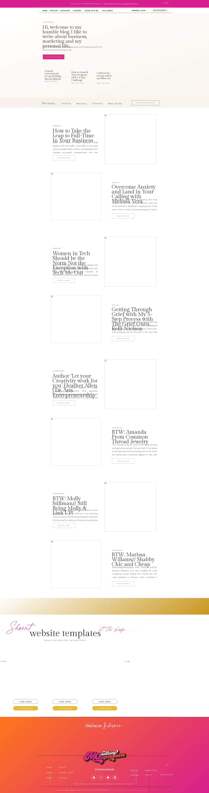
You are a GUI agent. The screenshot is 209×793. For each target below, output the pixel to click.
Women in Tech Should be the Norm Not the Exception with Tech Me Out (71, 263)
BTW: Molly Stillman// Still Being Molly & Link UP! (69, 505)
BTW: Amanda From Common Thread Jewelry (130, 437)
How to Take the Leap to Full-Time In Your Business (73, 136)
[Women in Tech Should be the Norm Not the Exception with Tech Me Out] (130, 261)
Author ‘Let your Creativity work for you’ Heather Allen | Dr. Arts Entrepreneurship (75, 385)
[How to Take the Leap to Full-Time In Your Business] (130, 139)
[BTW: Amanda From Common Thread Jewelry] (76, 441)
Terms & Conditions (120, 790)
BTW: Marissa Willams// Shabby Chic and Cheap (133, 559)
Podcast (57, 126)
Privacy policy (140, 790)
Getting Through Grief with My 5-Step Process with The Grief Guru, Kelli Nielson (132, 319)
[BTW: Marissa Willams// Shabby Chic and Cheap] (76, 564)
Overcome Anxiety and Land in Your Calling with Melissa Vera (134, 194)
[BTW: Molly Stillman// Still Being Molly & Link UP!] (130, 507)
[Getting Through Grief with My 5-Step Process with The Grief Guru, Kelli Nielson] (76, 319)
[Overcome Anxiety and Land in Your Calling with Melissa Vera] (76, 196)
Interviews (58, 371)
